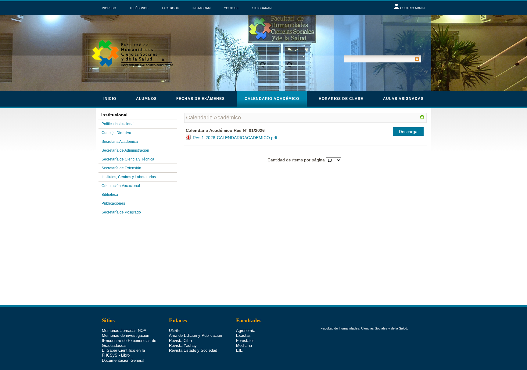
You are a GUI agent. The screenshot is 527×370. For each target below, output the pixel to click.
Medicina (244, 345)
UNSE (174, 330)
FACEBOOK (170, 8)
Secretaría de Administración (125, 150)
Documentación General (123, 360)
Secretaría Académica (120, 141)
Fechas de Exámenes (200, 99)
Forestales (245, 340)
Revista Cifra (180, 340)
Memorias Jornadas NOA (124, 330)
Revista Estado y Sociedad (193, 350)
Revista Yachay (183, 345)
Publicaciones (113, 203)
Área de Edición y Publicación (195, 335)
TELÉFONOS (139, 8)
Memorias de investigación (125, 335)
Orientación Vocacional (121, 186)
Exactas (243, 335)
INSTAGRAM (201, 8)
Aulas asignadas (403, 99)
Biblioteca (110, 194)
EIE (239, 350)
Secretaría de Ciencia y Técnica (128, 159)
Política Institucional (118, 124)
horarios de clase (341, 99)
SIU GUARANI (262, 8)
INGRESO (109, 8)
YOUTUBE (231, 8)
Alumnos (146, 99)
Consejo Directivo (116, 133)
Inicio (109, 99)
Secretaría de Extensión (121, 168)
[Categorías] (422, 118)
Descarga (408, 131)
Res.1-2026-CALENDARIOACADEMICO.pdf (235, 137)
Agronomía (245, 330)
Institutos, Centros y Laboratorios (129, 177)
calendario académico (272, 99)
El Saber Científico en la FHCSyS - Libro (123, 353)
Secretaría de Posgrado (121, 212)
